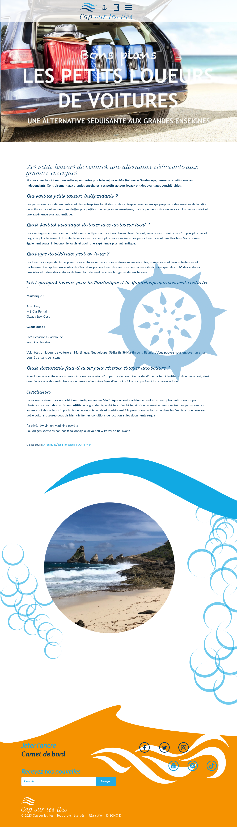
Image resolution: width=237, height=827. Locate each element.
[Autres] (128, 7)
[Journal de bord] (116, 7)
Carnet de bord (43, 754)
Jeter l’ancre (38, 745)
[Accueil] (104, 7)
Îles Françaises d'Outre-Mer (74, 444)
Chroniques (49, 444)
